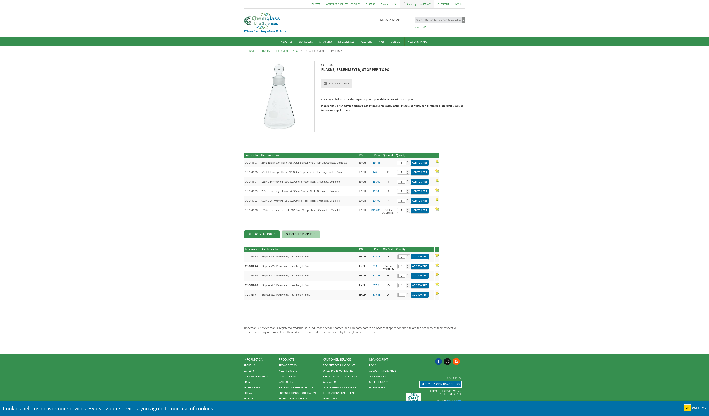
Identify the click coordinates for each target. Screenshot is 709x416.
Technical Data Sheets (293, 398)
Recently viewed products (296, 387)
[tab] (262, 234)
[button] (408, 162)
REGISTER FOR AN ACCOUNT (338, 365)
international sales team (339, 393)
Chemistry (325, 41)
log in (373, 365)
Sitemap (248, 393)
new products (288, 371)
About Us (286, 41)
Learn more (699, 407)
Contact (396, 41)
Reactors (366, 41)
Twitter (447, 361)
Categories (286, 382)
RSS (456, 361)
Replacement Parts (261, 234)
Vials (381, 41)
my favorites (377, 387)
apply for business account (343, 4)
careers (370, 4)
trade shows (252, 387)
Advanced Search (423, 27)
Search (463, 20)
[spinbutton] (401, 162)
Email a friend (339, 83)
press (247, 382)
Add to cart (419, 163)
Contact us (330, 382)
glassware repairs (256, 376)
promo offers (288, 365)
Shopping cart (378, 376)
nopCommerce (454, 400)
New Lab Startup (418, 41)
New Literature (288, 376)
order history (378, 382)
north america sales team (339, 387)
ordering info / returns (338, 371)
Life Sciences (346, 41)
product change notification (297, 393)
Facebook (438, 361)
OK (687, 408)
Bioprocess (306, 41)
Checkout (443, 4)
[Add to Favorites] (436, 162)
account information (382, 371)
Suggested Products (300, 234)
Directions (330, 398)
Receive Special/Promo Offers (441, 384)
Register (315, 4)
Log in (458, 4)
